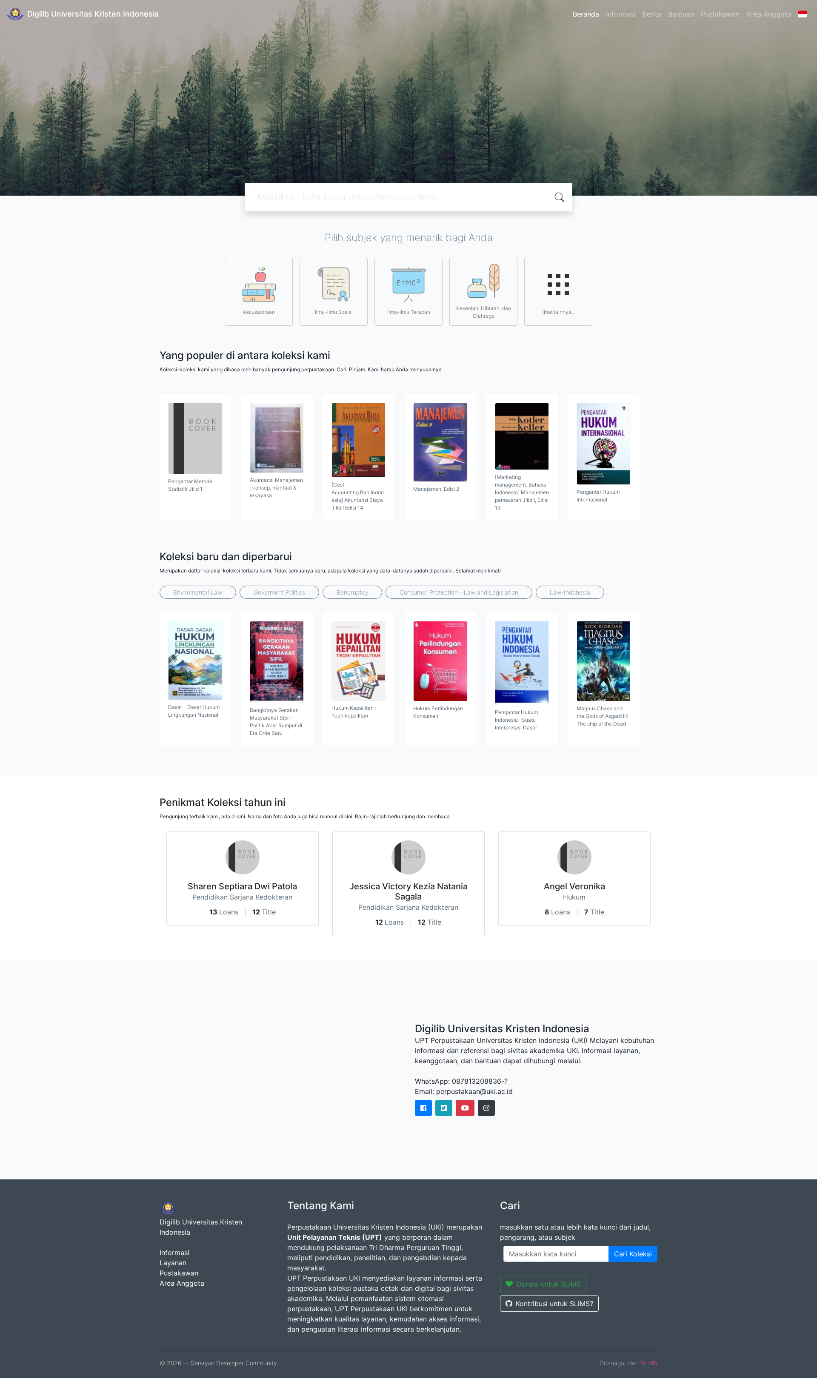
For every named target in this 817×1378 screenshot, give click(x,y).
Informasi (621, 14)
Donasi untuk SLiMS (549, 1284)
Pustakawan (720, 14)
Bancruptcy (352, 592)
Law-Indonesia (570, 592)
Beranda (586, 14)
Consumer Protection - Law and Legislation (459, 592)
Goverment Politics (279, 592)
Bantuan (681, 14)
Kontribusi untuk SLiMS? (554, 1303)
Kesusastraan (259, 312)
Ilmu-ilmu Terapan (408, 312)
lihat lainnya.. (558, 312)
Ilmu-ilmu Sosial (334, 312)
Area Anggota (768, 14)
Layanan (173, 1262)
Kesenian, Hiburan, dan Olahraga (483, 312)
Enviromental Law (198, 592)
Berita (652, 14)
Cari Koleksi (633, 1254)
